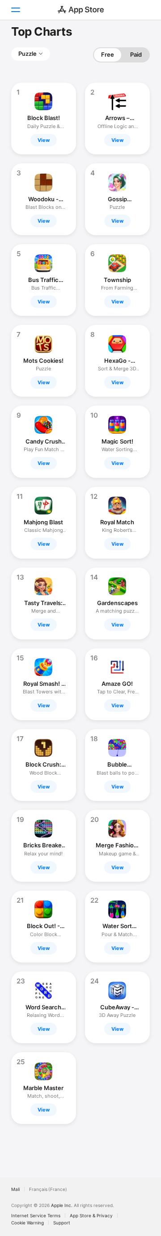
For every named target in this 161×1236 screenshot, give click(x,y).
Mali (15, 1189)
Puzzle (27, 53)
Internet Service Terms (35, 1215)
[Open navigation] (15, 10)
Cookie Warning (27, 1222)
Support (61, 1222)
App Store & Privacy (91, 1215)
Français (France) (48, 1189)
